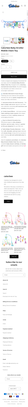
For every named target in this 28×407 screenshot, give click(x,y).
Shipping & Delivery (8, 342)
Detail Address (6, 366)
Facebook (5, 370)
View (8, 201)
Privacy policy (7, 401)
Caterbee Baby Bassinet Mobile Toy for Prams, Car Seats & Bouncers (19, 249)
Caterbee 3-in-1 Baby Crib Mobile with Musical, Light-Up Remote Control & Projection (7, 228)
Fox (11, 61)
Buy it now (14, 76)
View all (14, 256)
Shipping (3, 56)
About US (5, 284)
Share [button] (4, 150)
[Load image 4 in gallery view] (21, 40)
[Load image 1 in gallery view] (7, 40)
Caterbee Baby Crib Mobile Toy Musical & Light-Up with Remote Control (7, 249)
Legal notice (19, 403)
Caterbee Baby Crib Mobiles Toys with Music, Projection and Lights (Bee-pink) (20, 227)
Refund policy (22, 399)
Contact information (11, 403)
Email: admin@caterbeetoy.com (10, 363)
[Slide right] (26, 41)
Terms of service (14, 401)
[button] (2, 5)
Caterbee (8, 399)
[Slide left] (1, 41)
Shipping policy (22, 401)
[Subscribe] (23, 275)
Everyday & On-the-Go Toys (10, 296)
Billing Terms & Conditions (9, 305)
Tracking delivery (7, 345)
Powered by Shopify (14, 399)
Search (4, 293)
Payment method (7, 333)
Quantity (3, 64)
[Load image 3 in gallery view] (14, 40)
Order (4, 323)
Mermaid (5, 61)
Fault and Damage (7, 314)
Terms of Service (7, 354)
